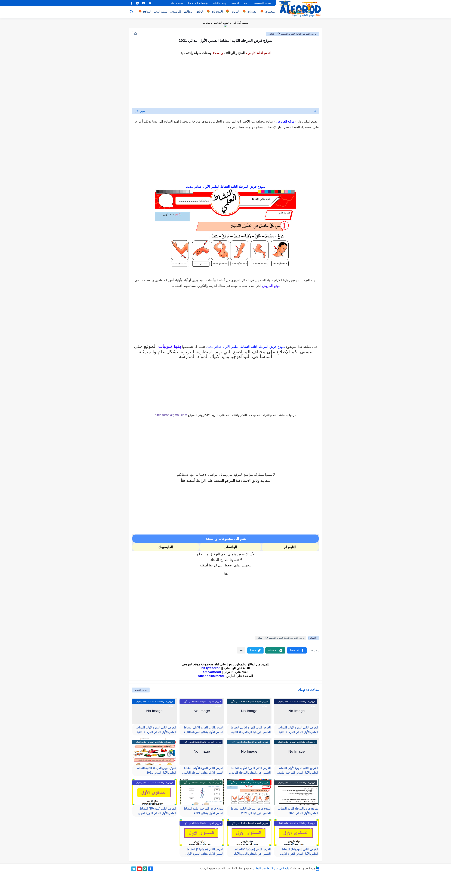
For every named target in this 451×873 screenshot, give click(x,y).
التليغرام (290, 547)
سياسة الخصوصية (262, 3)
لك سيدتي (175, 11)
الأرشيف (235, 3)
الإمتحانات (217, 11)
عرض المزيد (141, 690)
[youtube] (143, 3)
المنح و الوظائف (234, 53)
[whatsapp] (137, 3)
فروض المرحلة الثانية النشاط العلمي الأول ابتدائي (292, 33)
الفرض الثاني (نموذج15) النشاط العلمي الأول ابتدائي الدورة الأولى (157, 811)
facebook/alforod (211, 676)
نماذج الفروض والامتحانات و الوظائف (271, 868)
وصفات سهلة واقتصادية (196, 53)
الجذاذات (252, 11)
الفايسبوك (165, 547)
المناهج (147, 11)
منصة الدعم (160, 11)
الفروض (235, 11)
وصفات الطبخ (219, 3)
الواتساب (230, 547)
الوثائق (199, 11)
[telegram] (149, 3)
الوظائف (188, 11)
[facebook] (131, 3)
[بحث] (131, 11)
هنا (183, 480)
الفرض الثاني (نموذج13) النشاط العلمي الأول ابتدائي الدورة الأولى (252, 851)
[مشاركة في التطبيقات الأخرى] (241, 650)
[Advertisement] (225, 80)
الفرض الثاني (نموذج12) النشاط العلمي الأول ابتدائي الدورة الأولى (204, 851)
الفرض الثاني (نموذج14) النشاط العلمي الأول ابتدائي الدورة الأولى (299, 851)
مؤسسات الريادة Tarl (198, 3)
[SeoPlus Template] (318, 868)
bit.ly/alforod (210, 668)
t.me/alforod (212, 672)
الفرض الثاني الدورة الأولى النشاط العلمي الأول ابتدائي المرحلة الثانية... (297, 770)
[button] (297, 650)
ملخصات (270, 11)
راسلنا (246, 3)
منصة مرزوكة (177, 3)
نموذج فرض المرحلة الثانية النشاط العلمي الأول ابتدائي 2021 (156, 770)
